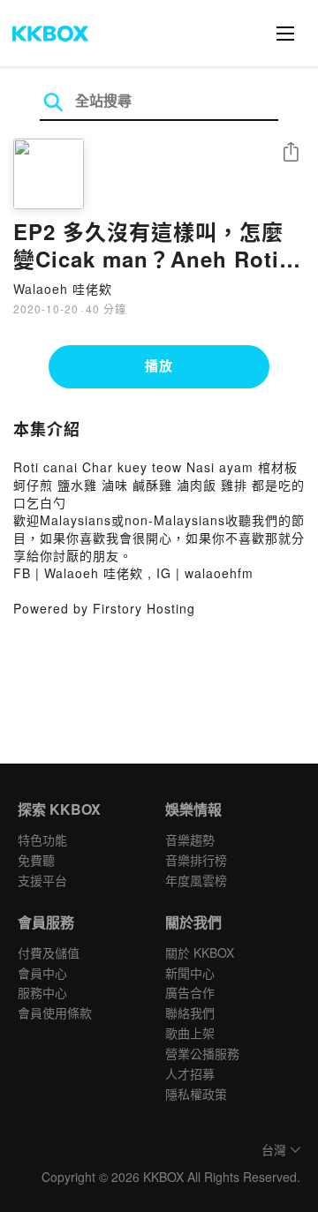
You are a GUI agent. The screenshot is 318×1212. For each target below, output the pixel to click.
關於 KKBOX (199, 952)
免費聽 (36, 860)
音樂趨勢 (190, 839)
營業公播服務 (202, 1053)
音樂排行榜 (196, 860)
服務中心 (42, 992)
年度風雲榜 (196, 880)
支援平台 (42, 880)
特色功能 (42, 839)
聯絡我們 (190, 1012)
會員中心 (42, 973)
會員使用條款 (55, 1012)
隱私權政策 (196, 1094)
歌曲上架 (190, 1033)
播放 (159, 365)
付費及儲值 (49, 952)
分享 (290, 153)
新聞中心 (190, 973)
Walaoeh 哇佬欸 (62, 288)
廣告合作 (190, 992)
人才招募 (190, 1073)
